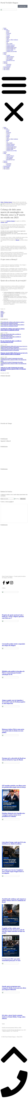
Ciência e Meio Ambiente (12, 39)
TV (7, 42)
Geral (7, 38)
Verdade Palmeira (10, 46)
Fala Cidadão (6, 68)
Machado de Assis (10, 60)
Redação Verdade (11, 221)
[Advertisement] (14, 186)
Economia (8, 33)
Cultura (8, 34)
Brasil (7, 32)
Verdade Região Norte (11, 47)
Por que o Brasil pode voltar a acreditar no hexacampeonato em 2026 (11, 341)
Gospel (8, 36)
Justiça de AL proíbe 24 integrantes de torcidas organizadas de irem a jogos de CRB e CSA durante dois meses (13, 369)
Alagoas (2, 222)
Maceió (17, 240)
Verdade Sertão (9, 50)
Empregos (8, 65)
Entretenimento (6, 67)
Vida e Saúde (9, 43)
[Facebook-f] (4, 583)
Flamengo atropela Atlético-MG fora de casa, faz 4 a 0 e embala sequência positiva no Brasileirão (14, 353)
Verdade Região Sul (10, 48)
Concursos (8, 64)
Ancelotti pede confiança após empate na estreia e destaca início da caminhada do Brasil (13, 329)
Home (4, 28)
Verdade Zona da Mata (11, 51)
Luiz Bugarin (9, 59)
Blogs (4, 54)
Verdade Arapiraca (10, 45)
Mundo (8, 37)
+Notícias (5, 29)
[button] (14, 98)
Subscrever (22, 498)
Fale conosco (6, 69)
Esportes (5, 61)
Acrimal (8, 55)
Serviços (5, 63)
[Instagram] (11, 583)
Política (5, 52)
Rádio (7, 41)
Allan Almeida (9, 58)
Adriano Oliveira (10, 56)
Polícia (7, 30)
